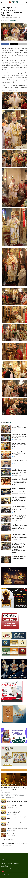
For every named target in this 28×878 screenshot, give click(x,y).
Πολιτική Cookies (4, 866)
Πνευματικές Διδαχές (5, 460)
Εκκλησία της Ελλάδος (7, 17)
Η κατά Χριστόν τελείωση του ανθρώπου (17, 828)
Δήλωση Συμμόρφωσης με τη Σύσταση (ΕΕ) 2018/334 (11, 868)
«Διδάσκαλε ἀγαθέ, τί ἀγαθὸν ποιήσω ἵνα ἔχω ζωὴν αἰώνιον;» (16, 811)
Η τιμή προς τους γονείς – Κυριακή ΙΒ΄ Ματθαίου (16, 817)
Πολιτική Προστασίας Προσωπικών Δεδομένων (10, 865)
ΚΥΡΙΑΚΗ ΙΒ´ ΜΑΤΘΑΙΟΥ (7, 839)
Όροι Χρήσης (16, 863)
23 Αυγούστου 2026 (17, 554)
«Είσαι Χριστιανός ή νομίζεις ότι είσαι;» (15, 823)
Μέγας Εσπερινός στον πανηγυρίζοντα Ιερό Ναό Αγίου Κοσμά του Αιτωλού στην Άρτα (19, 471)
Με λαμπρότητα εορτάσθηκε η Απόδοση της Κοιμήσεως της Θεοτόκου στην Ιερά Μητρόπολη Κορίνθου (19, 527)
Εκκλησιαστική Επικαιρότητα (8, 784)
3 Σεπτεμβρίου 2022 (5, 792)
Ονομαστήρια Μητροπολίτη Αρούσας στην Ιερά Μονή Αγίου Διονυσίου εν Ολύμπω (19, 509)
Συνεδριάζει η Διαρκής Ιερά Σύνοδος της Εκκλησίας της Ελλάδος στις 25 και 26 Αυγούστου (19, 500)
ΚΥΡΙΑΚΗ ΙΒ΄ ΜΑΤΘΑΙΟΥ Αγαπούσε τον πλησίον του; (14, 843)
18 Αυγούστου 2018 (12, 830)
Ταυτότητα (3, 863)
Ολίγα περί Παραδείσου (13, 834)
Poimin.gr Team (13, 20)
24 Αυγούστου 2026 (17, 430)
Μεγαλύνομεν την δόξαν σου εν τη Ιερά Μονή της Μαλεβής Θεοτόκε (19, 517)
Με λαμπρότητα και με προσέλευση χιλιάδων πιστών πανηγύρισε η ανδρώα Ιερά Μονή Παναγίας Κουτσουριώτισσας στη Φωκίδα (18, 547)
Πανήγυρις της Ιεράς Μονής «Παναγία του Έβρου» (19, 557)
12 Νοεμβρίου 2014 (6, 840)
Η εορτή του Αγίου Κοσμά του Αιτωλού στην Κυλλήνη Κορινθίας (19, 436)
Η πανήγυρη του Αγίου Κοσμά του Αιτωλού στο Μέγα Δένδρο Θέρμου (18, 453)
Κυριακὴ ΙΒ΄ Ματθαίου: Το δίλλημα (16, 805)
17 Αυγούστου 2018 (12, 835)
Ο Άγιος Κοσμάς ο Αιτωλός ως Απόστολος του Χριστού (19, 461)
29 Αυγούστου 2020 (12, 814)
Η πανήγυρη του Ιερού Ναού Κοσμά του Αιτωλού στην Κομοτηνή (19, 427)
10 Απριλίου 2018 (4, 20)
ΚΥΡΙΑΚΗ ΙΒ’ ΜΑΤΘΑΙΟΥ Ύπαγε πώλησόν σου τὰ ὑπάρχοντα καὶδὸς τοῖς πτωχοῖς (17, 800)
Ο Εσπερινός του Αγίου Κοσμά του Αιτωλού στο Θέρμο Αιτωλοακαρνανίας (19, 536)
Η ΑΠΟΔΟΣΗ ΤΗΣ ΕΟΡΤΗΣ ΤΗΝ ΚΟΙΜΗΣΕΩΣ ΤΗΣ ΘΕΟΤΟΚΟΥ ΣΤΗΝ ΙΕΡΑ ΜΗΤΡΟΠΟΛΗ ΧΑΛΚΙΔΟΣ (18, 491)
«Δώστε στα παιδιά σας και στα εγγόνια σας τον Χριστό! (19, 444)
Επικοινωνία (9, 863)
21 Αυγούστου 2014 (6, 845)
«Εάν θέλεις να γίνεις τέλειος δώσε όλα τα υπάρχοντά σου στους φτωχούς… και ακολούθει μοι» (14, 789)
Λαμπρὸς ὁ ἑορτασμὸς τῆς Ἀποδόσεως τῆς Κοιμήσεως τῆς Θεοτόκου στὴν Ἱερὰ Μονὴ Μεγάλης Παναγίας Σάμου (19, 481)
